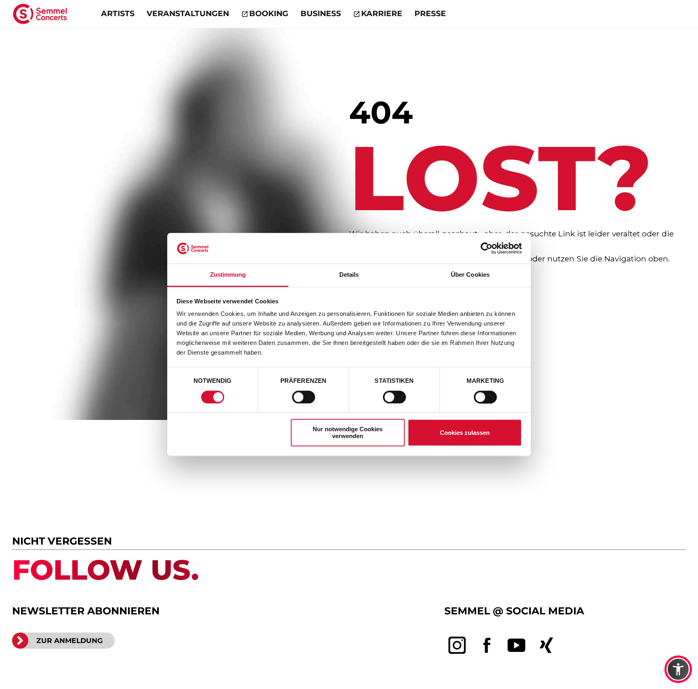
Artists (118, 13)
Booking (268, 13)
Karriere (381, 13)
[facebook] (487, 645)
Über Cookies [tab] (470, 274)
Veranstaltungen (188, 13)
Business (321, 13)
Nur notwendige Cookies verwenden (348, 433)
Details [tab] (349, 274)
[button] (678, 669)
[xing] (546, 645)
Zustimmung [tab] (228, 274)
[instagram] (457, 645)
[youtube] (517, 645)
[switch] (303, 397)
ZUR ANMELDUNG (69, 640)
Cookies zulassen (465, 433)
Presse (430, 13)
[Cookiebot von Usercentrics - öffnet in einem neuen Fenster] (486, 248)
